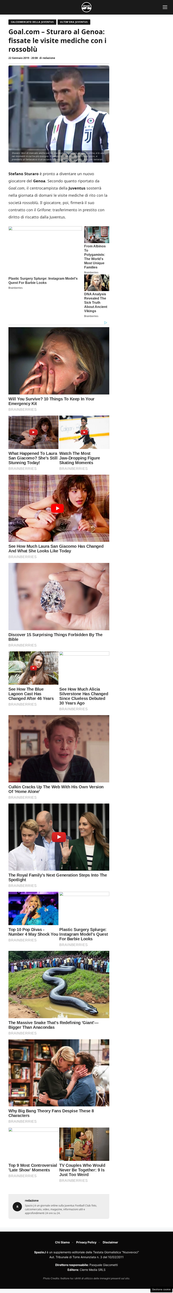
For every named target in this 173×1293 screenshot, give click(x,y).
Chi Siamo (62, 1242)
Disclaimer (110, 1242)
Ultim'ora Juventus (74, 21)
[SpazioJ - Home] (86, 7)
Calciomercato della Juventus (32, 21)
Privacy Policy (86, 1242)
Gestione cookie (161, 1289)
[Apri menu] (165, 7)
